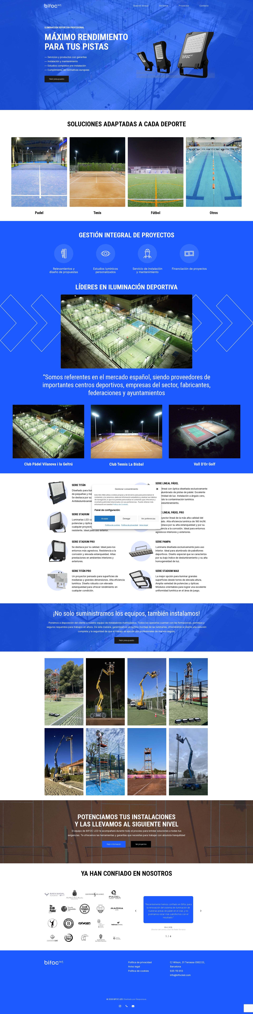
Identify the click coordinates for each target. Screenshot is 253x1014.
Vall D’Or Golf (204, 464)
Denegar (126, 518)
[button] (157, 489)
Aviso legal (143, 525)
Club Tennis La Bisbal (126, 464)
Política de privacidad (129, 525)
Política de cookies (112, 525)
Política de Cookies (120, 504)
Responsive (141, 999)
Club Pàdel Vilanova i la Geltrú (48, 464)
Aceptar (104, 518)
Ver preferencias (148, 518)
